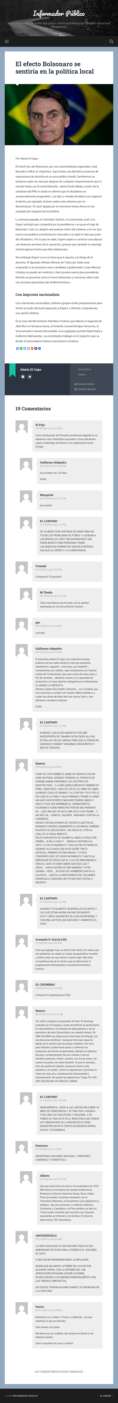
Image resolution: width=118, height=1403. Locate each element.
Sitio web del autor (30, 376)
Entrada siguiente (87, 389)
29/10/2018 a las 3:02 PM (48, 428)
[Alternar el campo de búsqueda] (111, 41)
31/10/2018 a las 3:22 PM (53, 902)
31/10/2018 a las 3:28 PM (53, 1100)
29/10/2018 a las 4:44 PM (53, 596)
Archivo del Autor (23, 376)
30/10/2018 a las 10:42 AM (49, 1014)
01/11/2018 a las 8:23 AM (48, 1239)
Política (82, 374)
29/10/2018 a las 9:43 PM (48, 943)
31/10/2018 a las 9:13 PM (53, 1179)
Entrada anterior (86, 384)
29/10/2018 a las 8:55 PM (48, 767)
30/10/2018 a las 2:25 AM (48, 988)
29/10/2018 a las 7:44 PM (48, 626)
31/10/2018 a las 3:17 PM (53, 726)
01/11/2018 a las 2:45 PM (48, 1310)
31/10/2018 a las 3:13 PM (53, 524)
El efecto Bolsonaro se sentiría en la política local (55, 67)
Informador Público (59, 13)
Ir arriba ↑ (106, 1396)
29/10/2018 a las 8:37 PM (53, 498)
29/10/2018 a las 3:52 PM (53, 466)
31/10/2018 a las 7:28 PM (48, 1149)
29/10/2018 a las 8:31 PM (48, 652)
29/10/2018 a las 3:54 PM (48, 569)
